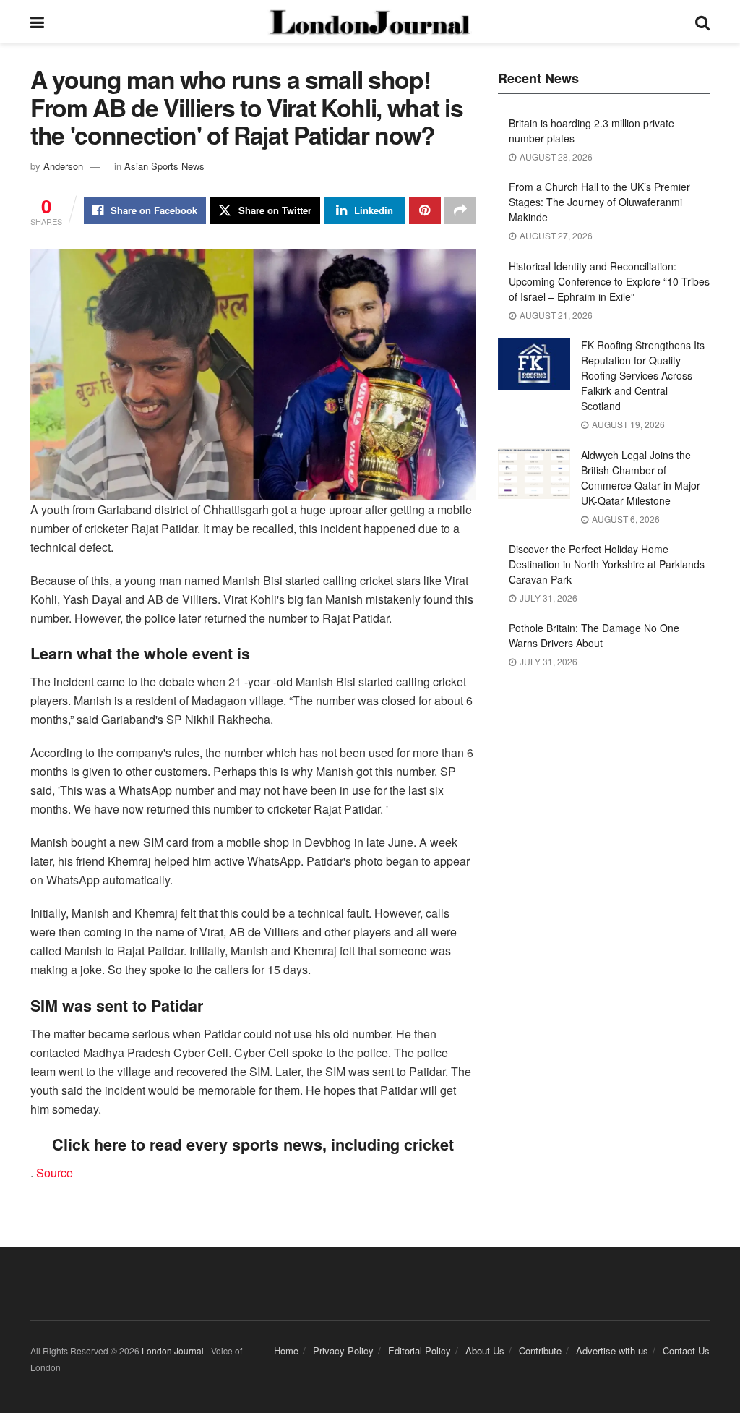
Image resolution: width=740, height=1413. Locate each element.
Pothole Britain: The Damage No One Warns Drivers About (594, 635)
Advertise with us (612, 1350)
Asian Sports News (164, 166)
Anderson (63, 166)
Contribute (540, 1350)
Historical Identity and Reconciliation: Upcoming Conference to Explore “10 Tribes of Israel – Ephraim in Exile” (609, 281)
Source (54, 1172)
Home (286, 1350)
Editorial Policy (419, 1350)
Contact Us (686, 1350)
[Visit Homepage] (369, 21)
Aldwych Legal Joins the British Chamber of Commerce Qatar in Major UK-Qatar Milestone (640, 478)
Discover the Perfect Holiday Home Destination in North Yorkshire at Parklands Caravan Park (607, 564)
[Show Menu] (37, 21)
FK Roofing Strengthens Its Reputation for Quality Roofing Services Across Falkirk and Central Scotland (643, 375)
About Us (484, 1350)
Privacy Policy (343, 1350)
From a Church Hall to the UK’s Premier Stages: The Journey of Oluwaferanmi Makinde (599, 201)
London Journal (173, 1350)
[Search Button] (702, 21)
